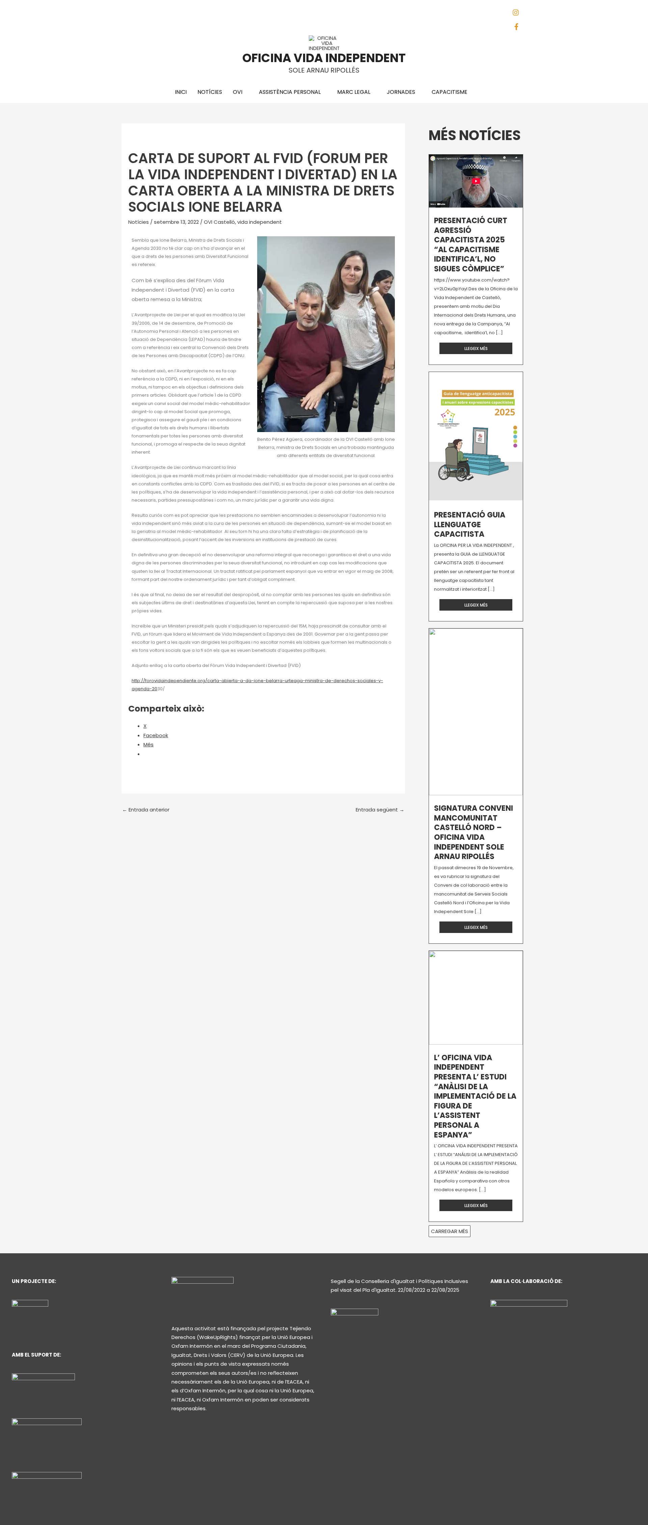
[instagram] (518, 14)
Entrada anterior (145, 809)
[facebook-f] (518, 28)
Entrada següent (380, 809)
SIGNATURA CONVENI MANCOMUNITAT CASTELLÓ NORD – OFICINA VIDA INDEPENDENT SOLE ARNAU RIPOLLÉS (473, 832)
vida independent (259, 221)
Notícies (138, 221)
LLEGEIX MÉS (476, 348)
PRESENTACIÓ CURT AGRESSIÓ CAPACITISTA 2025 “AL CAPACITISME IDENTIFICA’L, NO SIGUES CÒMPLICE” (470, 244)
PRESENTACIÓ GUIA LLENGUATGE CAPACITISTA (469, 524)
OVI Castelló (219, 221)
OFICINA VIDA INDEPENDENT (324, 58)
